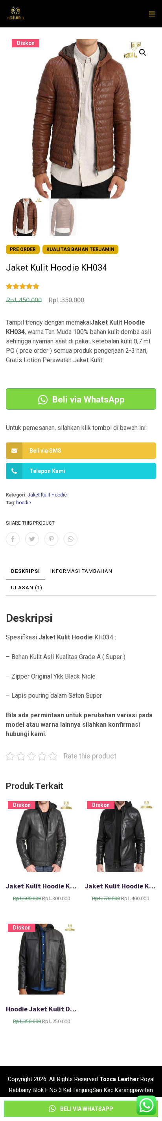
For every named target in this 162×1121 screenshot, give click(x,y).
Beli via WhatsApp (87, 399)
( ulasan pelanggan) (60, 286)
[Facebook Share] (13, 539)
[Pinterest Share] (51, 539)
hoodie (23, 502)
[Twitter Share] (32, 539)
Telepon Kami (47, 471)
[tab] (25, 571)
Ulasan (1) (26, 587)
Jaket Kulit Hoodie (47, 495)
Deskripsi (25, 571)
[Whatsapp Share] (70, 539)
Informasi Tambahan (81, 571)
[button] (143, 52)
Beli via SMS (45, 451)
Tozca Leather (119, 1079)
